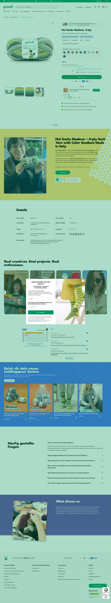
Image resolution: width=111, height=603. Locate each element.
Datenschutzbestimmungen (33, 320)
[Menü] (108, 588)
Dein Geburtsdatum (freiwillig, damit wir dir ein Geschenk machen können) (40, 303)
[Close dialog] (83, 280)
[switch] (106, 597)
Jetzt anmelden (41, 312)
